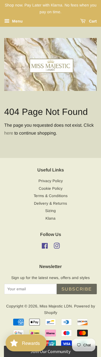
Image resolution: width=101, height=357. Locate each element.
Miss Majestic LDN (56, 306)
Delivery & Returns (50, 203)
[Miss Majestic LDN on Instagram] (57, 247)
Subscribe (76, 289)
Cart (92, 21)
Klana (50, 218)
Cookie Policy (51, 188)
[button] (50, 351)
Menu (17, 21)
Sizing (50, 211)
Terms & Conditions (51, 196)
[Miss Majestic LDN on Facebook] (45, 247)
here (8, 133)
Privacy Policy (50, 181)
